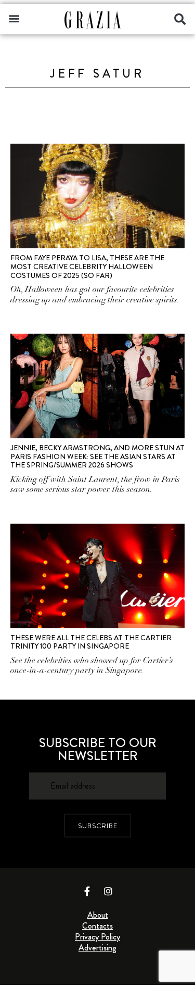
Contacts (97, 926)
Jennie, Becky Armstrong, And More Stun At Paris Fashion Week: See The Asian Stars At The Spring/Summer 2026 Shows (97, 456)
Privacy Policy (97, 937)
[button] (13, 18)
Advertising (97, 948)
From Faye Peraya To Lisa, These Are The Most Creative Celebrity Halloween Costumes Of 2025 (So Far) (87, 266)
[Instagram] (108, 891)
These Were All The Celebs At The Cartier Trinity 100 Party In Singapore (91, 642)
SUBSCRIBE (98, 825)
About (97, 915)
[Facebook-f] (86, 891)
